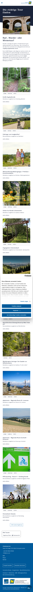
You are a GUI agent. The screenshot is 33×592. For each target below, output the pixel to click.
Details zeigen (24, 301)
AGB (16, 572)
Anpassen (15, 310)
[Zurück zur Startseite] (26, 3)
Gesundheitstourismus (25, 570)
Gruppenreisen (15, 570)
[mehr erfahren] (16, 85)
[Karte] (4, 2)
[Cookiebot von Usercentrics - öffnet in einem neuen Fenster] (24, 276)
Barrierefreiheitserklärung (8, 574)
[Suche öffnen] (6, 2)
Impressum (5, 572)
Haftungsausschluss (22, 572)
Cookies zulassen (16, 306)
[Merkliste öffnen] (5, 2)
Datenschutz (11, 572)
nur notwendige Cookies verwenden (16, 315)
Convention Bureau (7, 570)
